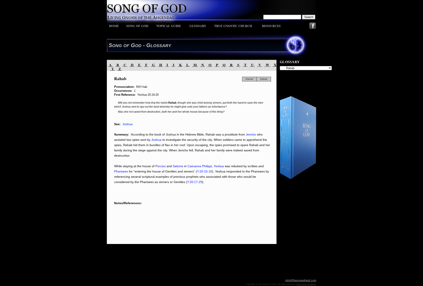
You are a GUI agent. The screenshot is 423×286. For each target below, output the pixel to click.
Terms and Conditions (306, 284)
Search (308, 17)
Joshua (127, 124)
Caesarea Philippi (199, 166)
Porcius (161, 166)
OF (126, 45)
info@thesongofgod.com (300, 280)
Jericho (251, 134)
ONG (117, 45)
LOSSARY (160, 45)
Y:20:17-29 (194, 182)
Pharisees (121, 171)
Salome (177, 166)
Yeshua (219, 166)
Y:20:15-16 (204, 171)
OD (138, 45)
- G (145, 45)
